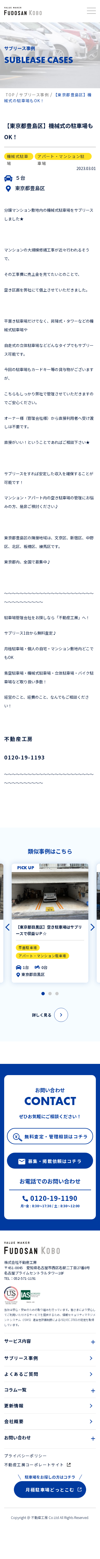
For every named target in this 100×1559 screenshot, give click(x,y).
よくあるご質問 (21, 1374)
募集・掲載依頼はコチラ (55, 1161)
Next (88, 925)
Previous (6, 925)
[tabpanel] (50, 923)
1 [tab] (43, 994)
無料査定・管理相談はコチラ (56, 1136)
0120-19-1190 (54, 1199)
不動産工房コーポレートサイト (34, 1464)
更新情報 (14, 1405)
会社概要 (14, 1421)
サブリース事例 (21, 1358)
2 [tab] (50, 994)
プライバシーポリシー (25, 1455)
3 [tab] (57, 994)
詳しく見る (41, 1015)
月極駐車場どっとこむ (50, 1489)
